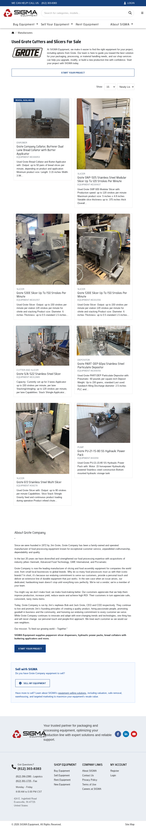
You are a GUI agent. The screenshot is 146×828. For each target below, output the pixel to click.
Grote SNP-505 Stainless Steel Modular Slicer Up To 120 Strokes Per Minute (101, 179)
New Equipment (62, 784)
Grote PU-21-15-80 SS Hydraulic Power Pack (101, 453)
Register (114, 770)
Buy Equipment (62, 770)
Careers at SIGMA (91, 789)
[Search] (130, 13)
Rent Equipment (87, 24)
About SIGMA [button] (120, 24)
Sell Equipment (62, 775)
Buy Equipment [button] (24, 24)
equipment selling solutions (72, 693)
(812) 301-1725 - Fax (26, 781)
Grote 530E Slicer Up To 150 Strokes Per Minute (41, 295)
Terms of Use (89, 784)
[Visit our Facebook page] (118, 734)
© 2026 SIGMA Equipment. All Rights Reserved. (36, 824)
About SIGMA (89, 770)
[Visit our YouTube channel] (134, 734)
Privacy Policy (89, 779)
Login (113, 775)
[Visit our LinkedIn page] (126, 734)
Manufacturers (25, 32)
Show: (99, 86)
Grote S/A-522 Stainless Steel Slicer (39, 373)
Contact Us (88, 775)
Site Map (129, 824)
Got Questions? (26, 764)
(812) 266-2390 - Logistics (29, 776)
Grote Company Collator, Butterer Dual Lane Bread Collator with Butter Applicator (40, 150)
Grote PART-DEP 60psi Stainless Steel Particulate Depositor (100, 365)
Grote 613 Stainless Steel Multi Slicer (39, 482)
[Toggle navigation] (141, 13)
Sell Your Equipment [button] (55, 24)
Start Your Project (73, 73)
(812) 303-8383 (29, 768)
